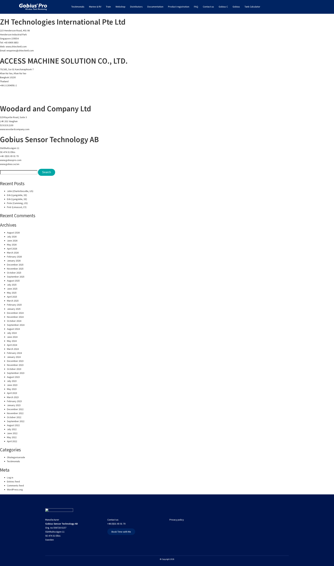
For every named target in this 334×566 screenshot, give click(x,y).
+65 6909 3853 (11, 42)
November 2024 (15, 316)
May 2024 (12, 340)
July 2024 (12, 332)
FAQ (196, 6)
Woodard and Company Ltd (45, 108)
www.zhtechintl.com (16, 46)
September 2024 (15, 324)
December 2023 (15, 361)
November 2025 (15, 268)
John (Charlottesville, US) (20, 191)
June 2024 (12, 336)
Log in (10, 477)
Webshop (120, 6)
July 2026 (12, 236)
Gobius (236, 6)
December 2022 (15, 409)
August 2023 (13, 377)
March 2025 (13, 300)
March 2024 (13, 349)
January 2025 (14, 308)
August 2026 (13, 232)
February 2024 (14, 353)
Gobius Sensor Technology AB (49, 139)
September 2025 (15, 276)
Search (46, 172)
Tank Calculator (252, 6)
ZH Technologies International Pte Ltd (63, 22)
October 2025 (14, 272)
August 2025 (13, 280)
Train (108, 6)
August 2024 (13, 328)
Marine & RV (95, 6)
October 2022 (14, 417)
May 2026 (12, 244)
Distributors (136, 6)
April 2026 (12, 248)
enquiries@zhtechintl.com (20, 50)
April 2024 (12, 344)
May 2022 (12, 437)
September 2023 (15, 373)
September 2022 (15, 421)
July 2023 (12, 381)
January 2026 (14, 260)
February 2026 (14, 256)
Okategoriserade (16, 457)
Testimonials (77, 6)
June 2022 (12, 433)
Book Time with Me (121, 531)
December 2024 (15, 312)
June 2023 (12, 385)
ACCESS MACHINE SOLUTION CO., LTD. (64, 61)
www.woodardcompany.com (14, 129)
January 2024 (14, 357)
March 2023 (13, 397)
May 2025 (12, 292)
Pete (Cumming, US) (17, 203)
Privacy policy (176, 519)
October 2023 (14, 369)
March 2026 (13, 252)
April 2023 (12, 393)
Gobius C (223, 6)
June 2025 (12, 288)
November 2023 (15, 365)
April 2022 (12, 441)
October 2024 (14, 320)
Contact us (208, 6)
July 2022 (12, 429)
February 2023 (14, 401)
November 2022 (15, 413)
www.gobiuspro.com (10, 160)
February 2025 (14, 304)
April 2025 (12, 296)
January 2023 (14, 405)
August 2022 (13, 425)
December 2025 (15, 264)
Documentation (155, 6)
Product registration (178, 6)
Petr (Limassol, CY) (16, 207)
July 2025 (12, 284)
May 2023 (12, 389)
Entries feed (13, 481)
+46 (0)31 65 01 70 (9, 156)
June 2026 (12, 240)
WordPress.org (15, 489)
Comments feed (15, 485)
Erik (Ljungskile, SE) (17, 195)
